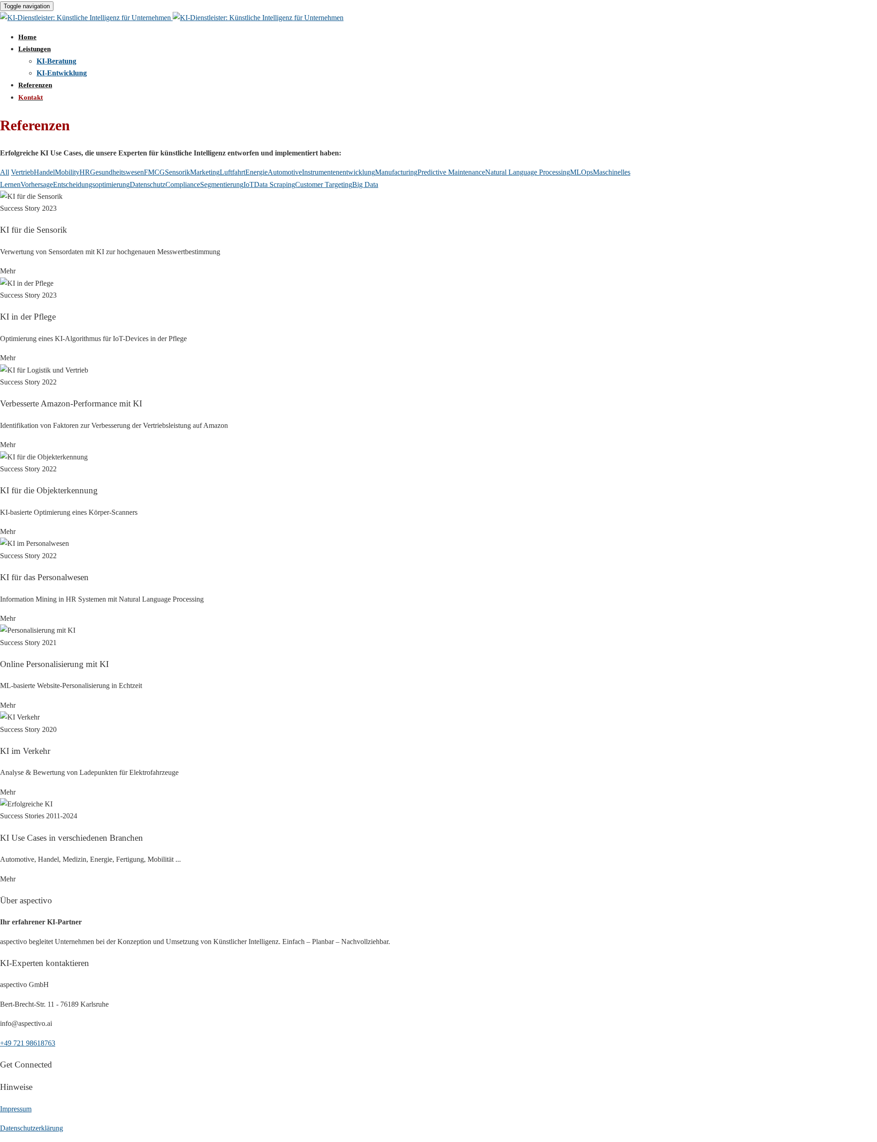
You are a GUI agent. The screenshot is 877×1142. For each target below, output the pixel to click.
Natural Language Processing (527, 172)
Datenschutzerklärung (31, 1128)
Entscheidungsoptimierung (91, 184)
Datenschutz (147, 184)
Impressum (16, 1109)
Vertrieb (22, 172)
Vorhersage (37, 184)
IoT (248, 184)
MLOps (581, 172)
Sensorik (177, 172)
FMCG (154, 172)
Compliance (182, 184)
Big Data (365, 184)
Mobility (67, 172)
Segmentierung (221, 184)
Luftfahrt (232, 172)
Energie (256, 172)
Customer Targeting (323, 184)
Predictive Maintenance (451, 172)
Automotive (285, 172)
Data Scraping (274, 184)
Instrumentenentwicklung (338, 172)
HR (84, 172)
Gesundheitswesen (117, 172)
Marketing (205, 172)
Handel (44, 172)
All (4, 172)
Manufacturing (396, 172)
